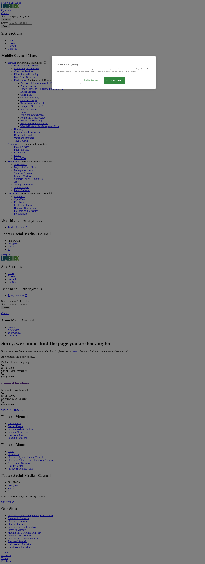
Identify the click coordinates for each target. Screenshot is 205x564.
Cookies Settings (91, 80)
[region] (104, 72)
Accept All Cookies (114, 80)
